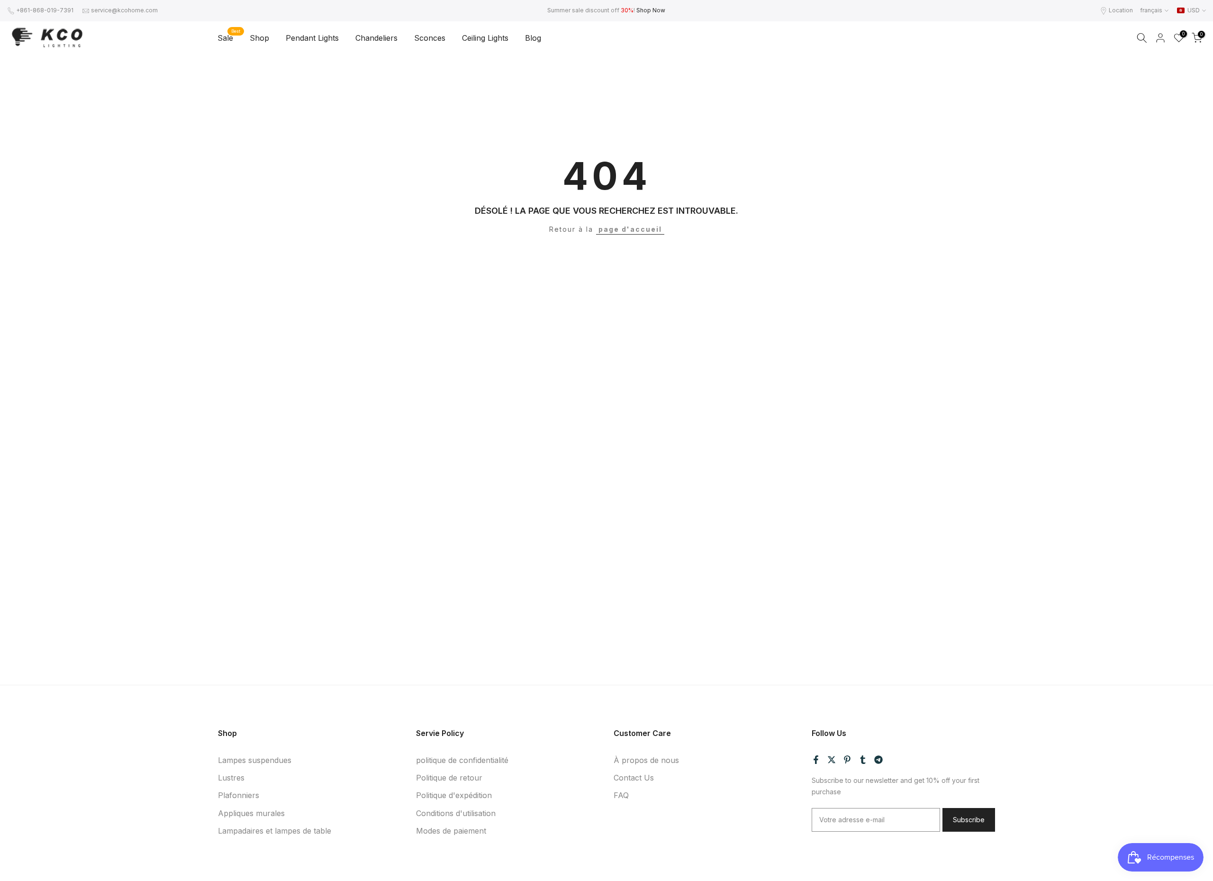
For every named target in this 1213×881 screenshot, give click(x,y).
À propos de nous (646, 760)
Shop (259, 38)
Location (1121, 10)
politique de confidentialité (462, 760)
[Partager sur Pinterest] (847, 759)
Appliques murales (251, 812)
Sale (228, 37)
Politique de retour (449, 777)
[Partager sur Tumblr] (863, 759)
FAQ (621, 795)
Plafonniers (238, 795)
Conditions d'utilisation (456, 812)
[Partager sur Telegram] (878, 759)
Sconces (429, 38)
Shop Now (650, 10)
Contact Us (634, 777)
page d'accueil (630, 229)
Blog (533, 38)
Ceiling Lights (485, 38)
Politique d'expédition (454, 795)
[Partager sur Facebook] (816, 759)
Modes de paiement (451, 830)
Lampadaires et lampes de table (274, 830)
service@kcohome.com (124, 10)
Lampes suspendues (254, 760)
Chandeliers (376, 38)
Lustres (231, 777)
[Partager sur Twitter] (831, 759)
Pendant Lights (312, 38)
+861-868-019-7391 (44, 10)
